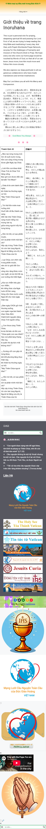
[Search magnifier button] (40, 432)
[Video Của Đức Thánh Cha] (23, 750)
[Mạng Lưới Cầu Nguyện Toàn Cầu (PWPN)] (23, 700)
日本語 (6, 426)
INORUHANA (30, 604)
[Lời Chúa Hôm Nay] (23, 653)
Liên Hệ (8, 475)
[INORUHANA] (15, 600)
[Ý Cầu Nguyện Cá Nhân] (23, 818)
